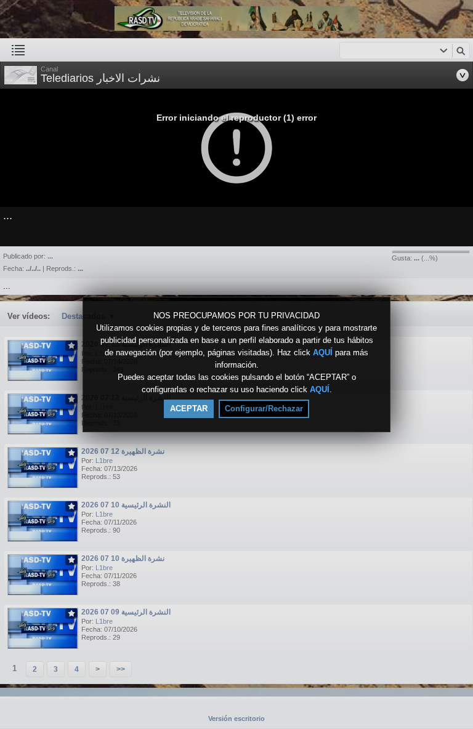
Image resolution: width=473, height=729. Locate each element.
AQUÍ (323, 352)
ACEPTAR (189, 408)
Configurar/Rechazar (264, 408)
